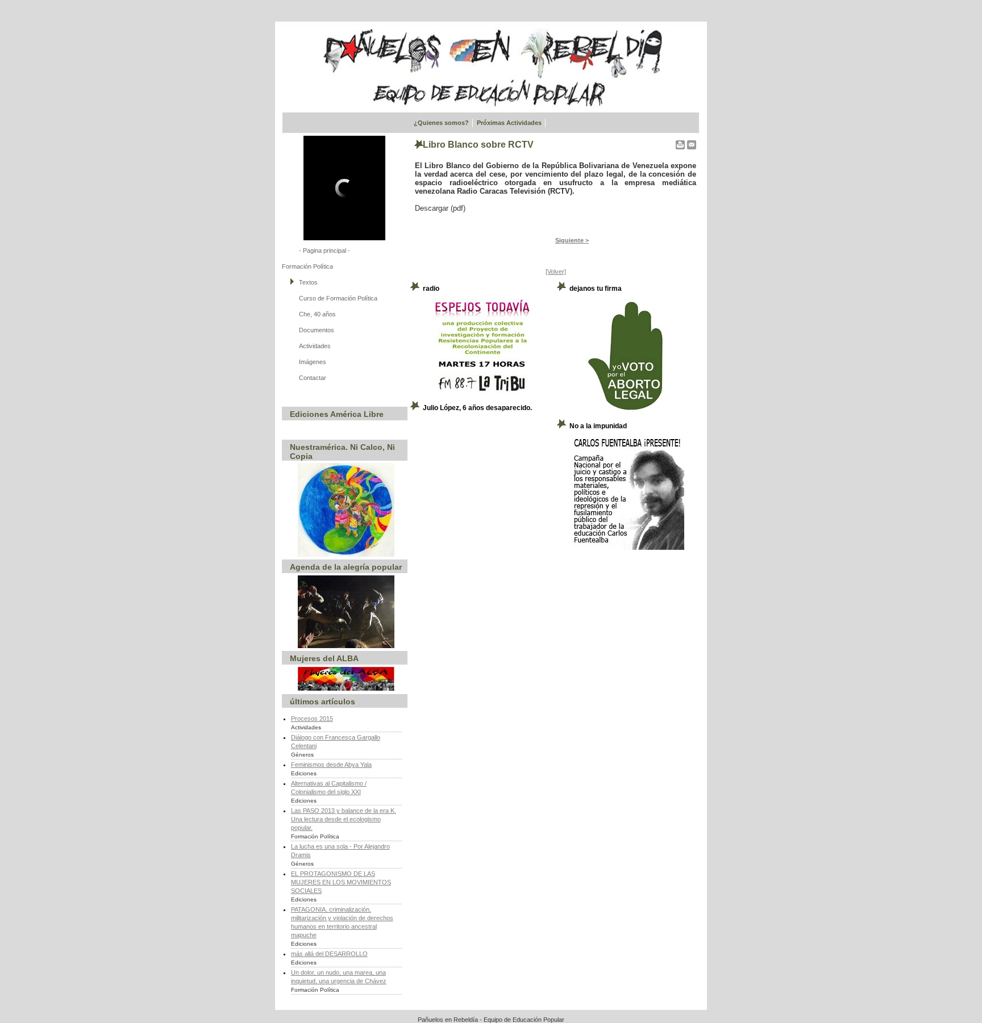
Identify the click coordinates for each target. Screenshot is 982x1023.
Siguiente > (572, 240)
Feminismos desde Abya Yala (331, 764)
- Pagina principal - (324, 250)
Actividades (315, 346)
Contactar (312, 377)
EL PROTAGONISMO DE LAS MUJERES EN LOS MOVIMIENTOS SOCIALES (341, 882)
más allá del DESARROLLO (329, 953)
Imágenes (312, 361)
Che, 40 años (317, 314)
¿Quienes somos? (441, 122)
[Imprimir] (680, 142)
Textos (308, 282)
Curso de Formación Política (338, 298)
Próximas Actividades (509, 122)
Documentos (316, 330)
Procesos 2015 (312, 718)
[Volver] (556, 271)
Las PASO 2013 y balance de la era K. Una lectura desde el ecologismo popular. (343, 819)
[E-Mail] (691, 142)
